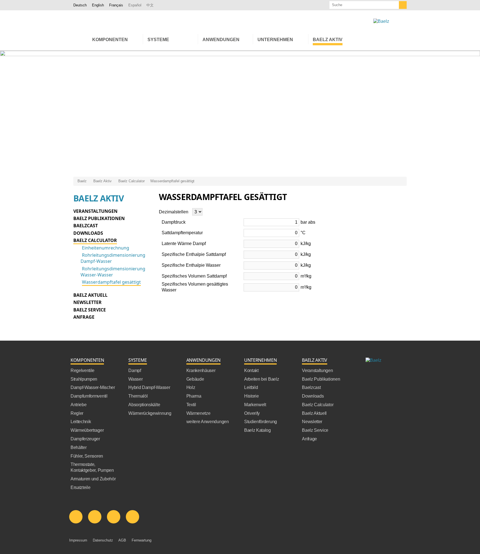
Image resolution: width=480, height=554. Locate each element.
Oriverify (252, 413)
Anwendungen (203, 360)
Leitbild (251, 387)
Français (116, 5)
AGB (122, 540)
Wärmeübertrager (87, 430)
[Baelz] (381, 21)
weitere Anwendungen (207, 421)
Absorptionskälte (144, 404)
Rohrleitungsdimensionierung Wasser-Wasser (113, 272)
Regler (77, 413)
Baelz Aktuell (90, 295)
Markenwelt (255, 404)
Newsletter (87, 302)
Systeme (137, 360)
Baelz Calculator (131, 181)
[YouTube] (113, 516)
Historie (251, 396)
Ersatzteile (80, 487)
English (98, 5)
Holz (190, 387)
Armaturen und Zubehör (93, 478)
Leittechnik (81, 421)
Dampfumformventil (89, 396)
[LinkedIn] (75, 516)
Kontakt (251, 370)
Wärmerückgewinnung (149, 413)
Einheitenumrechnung (105, 248)
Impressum (78, 540)
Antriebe (78, 404)
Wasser (135, 379)
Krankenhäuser (201, 370)
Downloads (88, 233)
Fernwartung (141, 540)
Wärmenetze (198, 413)
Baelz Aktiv (102, 181)
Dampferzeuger (85, 438)
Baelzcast (85, 226)
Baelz (82, 181)
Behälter (78, 447)
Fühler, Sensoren (87, 456)
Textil (191, 404)
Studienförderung (260, 421)
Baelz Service (89, 310)
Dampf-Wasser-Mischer (93, 387)
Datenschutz (103, 540)
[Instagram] (132, 516)
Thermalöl (138, 396)
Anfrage (83, 317)
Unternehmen (260, 360)
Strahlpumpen (84, 379)
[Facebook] (94, 516)
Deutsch (80, 5)
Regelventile (82, 370)
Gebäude (195, 379)
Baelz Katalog (257, 430)
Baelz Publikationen (99, 218)
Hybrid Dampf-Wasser (149, 387)
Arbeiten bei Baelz (261, 379)
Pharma (193, 396)
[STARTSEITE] (80, 39)
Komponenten (87, 360)
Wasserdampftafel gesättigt (172, 181)
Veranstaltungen (95, 211)
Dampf (134, 370)
